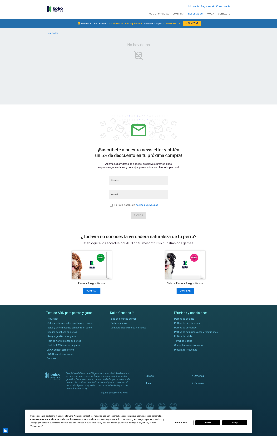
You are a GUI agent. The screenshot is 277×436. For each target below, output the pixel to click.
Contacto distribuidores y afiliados (128, 327)
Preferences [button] (36, 426)
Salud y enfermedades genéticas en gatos (70, 327)
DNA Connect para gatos (60, 354)
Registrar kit (208, 6)
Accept (234, 422)
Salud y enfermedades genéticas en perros (70, 323)
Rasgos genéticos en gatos (62, 336)
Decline (208, 422)
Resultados (195, 13)
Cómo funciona (159, 13)
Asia (148, 383)
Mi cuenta (193, 6)
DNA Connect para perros (60, 349)
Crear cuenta (223, 6)
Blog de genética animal (123, 318)
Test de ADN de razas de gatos (64, 345)
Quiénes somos (119, 323)
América (199, 375)
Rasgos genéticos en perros (62, 332)
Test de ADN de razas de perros (64, 341)
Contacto (224, 13)
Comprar (178, 13)
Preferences (181, 422)
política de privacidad (147, 205)
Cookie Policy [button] (96, 423)
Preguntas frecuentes (185, 349)
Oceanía (199, 383)
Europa (150, 375)
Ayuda (210, 13)
